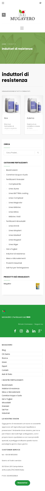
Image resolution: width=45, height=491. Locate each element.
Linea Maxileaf (15, 235)
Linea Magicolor (15, 202)
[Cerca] (38, 152)
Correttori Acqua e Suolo (17, 174)
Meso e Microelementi (16, 258)
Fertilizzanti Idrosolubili (15, 221)
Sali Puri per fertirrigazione (17, 267)
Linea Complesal (16, 198)
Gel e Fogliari (11, 249)
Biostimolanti (12, 170)
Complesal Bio (15, 184)
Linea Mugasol (15, 240)
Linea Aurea (14, 188)
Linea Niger (13, 244)
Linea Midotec (15, 207)
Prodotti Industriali (14, 263)
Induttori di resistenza (15, 253)
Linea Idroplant (15, 230)
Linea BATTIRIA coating (18, 193)
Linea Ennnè (14, 226)
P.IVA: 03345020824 (10, 476)
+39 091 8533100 (11, 454)
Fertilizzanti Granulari (15, 179)
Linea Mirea (13, 212)
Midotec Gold (14, 216)
